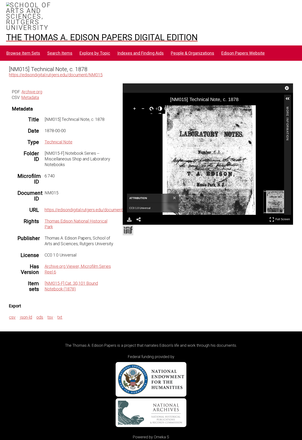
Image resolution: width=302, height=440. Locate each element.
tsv (50, 317)
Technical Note (58, 141)
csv (12, 317)
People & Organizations (192, 53)
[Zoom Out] (144, 109)
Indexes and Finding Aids (140, 53)
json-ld (26, 317)
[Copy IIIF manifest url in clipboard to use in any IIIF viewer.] (128, 230)
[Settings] (287, 88)
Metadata (30, 97)
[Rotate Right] (152, 109)
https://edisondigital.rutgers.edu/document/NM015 (56, 74)
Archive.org (31, 91)
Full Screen (283, 218)
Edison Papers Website (243, 53)
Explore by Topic (95, 53)
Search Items (59, 53)
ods (39, 317)
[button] (289, 100)
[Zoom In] (135, 109)
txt (59, 317)
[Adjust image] (161, 109)
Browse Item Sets (23, 53)
